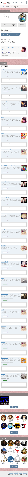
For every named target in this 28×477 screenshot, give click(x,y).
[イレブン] (10, 425)
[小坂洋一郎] (17, 443)
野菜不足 (3, 246)
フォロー (4, 25)
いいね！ (5, 75)
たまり (17, 463)
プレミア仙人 (10, 463)
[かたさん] (10, 451)
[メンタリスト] (4, 443)
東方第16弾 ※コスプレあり (8, 166)
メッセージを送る (14, 34)
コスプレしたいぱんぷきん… (8, 328)
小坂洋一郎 (17, 447)
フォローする (5, 34)
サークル (11, 473)
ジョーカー (24, 429)
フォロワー (13, 25)
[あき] (10, 443)
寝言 (2, 117)
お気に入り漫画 (5, 197)
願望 (2, 133)
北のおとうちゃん (3, 455)
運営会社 (25, 473)
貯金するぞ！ (4, 358)
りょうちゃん (24, 455)
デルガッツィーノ (17, 429)
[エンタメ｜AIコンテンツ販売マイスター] (10, 417)
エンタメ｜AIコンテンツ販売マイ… (10, 420)
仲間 (2, 310)
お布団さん (4, 230)
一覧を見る (14, 407)
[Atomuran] (24, 443)
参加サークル (22, 25)
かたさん (10, 455)
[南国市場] (24, 459)
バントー (4, 429)
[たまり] (17, 459)
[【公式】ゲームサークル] (4, 400)
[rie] (4, 417)
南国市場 (24, 463)
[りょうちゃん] (24, 451)
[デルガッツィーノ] (17, 425)
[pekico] (4, 459)
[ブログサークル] (5, 2)
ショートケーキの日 (6, 150)
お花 (2, 278)
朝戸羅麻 (17, 421)
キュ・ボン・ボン (5, 182)
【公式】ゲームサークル (5, 404)
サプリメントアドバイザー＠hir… (24, 420)
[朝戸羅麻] (17, 417)
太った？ (3, 85)
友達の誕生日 (4, 262)
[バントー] (4, 425)
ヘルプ (20, 473)
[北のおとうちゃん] (4, 451)
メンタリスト (3, 447)
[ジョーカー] (24, 425)
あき (10, 447)
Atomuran (24, 447)
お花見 (3, 374)
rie (3, 421)
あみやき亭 (4, 101)
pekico (3, 463)
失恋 (2, 69)
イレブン (10, 429)
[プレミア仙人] (10, 459)
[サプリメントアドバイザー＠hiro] (24, 417)
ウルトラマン (4, 294)
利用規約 (16, 473)
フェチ (3, 342)
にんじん (3, 326)
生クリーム (4, 214)
